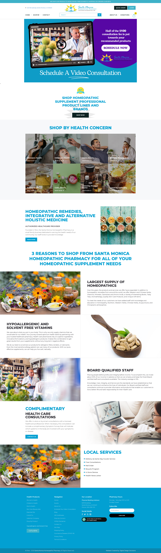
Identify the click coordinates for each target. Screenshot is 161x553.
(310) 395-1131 (91, 507)
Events (56, 503)
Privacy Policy (58, 536)
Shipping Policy (59, 530)
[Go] (99, 14)
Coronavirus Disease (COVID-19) (64, 533)
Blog (55, 512)
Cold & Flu (30, 515)
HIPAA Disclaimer (59, 521)
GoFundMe (33, 531)
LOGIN (131, 8)
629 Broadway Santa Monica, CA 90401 (39, 8)
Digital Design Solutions (128, 550)
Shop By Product (32, 521)
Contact (46, 15)
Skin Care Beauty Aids (33, 509)
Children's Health (32, 503)
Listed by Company (33, 518)
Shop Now (80, 115)
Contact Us (31, 436)
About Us (113, 15)
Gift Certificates (59, 515)
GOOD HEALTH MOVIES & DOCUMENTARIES (94, 519)
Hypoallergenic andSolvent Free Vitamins (29, 326)
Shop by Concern (59, 518)
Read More (31, 239)
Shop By (36, 15)
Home (27, 15)
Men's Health (31, 506)
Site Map (57, 527)
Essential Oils (31, 512)
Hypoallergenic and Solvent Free (37, 526)
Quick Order (120, 8)
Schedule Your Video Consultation (65, 509)
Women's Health (32, 500)
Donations (124, 15)
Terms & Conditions (60, 539)
